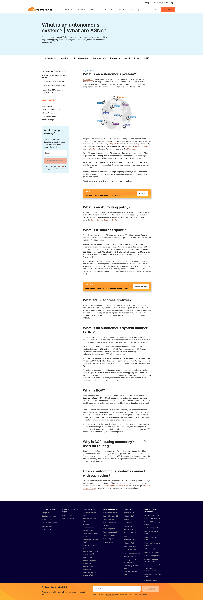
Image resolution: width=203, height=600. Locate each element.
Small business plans (49, 516)
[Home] (40, 9)
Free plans (45, 513)
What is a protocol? (110, 532)
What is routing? (68, 518)
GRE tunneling (129, 523)
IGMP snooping (129, 539)
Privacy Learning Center (152, 565)
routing (133, 84)
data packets (113, 144)
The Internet (88, 79)
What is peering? (130, 556)
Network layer (65, 58)
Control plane (108, 542)
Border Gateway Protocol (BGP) (103, 220)
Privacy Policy (60, 166)
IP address (131, 149)
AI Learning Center (150, 580)
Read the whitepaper (140, 286)
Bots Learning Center (151, 552)
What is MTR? (129, 526)
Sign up (146, 3)
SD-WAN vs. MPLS (130, 550)
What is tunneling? (109, 535)
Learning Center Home (152, 515)
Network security (130, 546)
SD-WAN (86, 524)
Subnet (126, 519)
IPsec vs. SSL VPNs (131, 533)
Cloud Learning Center (152, 555)
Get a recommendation (50, 523)
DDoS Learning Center (152, 518)
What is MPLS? (129, 543)
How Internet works (81, 58)
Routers (93, 149)
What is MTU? (129, 516)
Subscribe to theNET (55, 161)
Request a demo (47, 526)
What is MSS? (129, 513)
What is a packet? (109, 529)
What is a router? (109, 519)
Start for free (142, 193)
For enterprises (47, 519)
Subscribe (151, 589)
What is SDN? (87, 557)
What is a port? (108, 539)
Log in (155, 9)
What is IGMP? (129, 536)
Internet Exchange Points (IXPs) (115, 486)
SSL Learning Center (151, 549)
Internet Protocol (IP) (139, 146)
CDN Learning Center (151, 528)
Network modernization (132, 553)
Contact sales (168, 9)
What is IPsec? (129, 529)
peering (100, 483)
